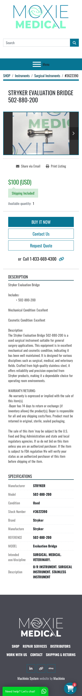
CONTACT (36, 654)
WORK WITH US (17, 654)
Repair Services (35, 646)
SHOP (15, 646)
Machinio (59, 678)
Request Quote (41, 245)
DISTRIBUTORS (60, 646)
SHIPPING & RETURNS (60, 654)
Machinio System (28, 678)
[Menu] (37, 64)
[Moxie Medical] (41, 626)
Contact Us (41, 234)
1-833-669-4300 (43, 259)
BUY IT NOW (41, 222)
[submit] (74, 43)
